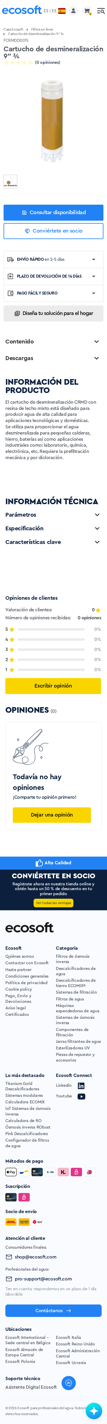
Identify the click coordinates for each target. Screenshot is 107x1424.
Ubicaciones (18, 1329)
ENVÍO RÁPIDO (40, 259)
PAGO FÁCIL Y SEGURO (37, 293)
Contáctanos (49, 1310)
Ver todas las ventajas (53, 903)
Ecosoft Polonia (20, 1362)
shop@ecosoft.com (35, 1257)
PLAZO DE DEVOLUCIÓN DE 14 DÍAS (49, 276)
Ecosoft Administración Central (78, 1353)
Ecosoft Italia (68, 1338)
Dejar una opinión (52, 814)
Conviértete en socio (58, 230)
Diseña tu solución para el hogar (58, 313)
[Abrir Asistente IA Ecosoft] (94, 1411)
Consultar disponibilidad (58, 212)
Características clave (33, 542)
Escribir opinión (53, 685)
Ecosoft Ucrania (71, 1363)
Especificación (24, 529)
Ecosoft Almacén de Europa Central (24, 1352)
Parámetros (20, 515)
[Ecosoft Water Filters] (22, 11)
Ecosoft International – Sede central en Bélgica (28, 1340)
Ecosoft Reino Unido (75, 1344)
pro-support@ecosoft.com (43, 1279)
